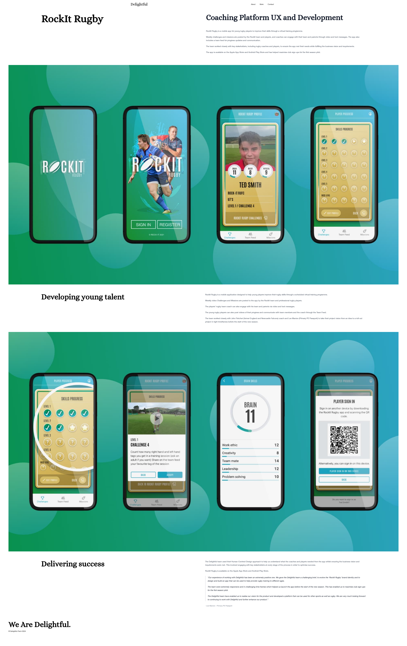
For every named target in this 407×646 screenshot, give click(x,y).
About (253, 4)
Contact (271, 4)
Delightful (139, 4)
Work (261, 4)
